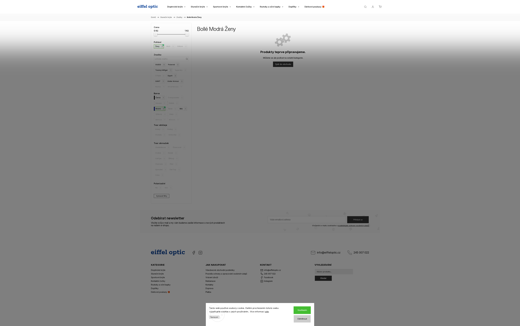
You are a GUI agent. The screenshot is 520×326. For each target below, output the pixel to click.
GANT (159, 81)
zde (267, 311)
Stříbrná (160, 114)
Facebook (194, 253)
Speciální (160, 170)
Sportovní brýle (158, 277)
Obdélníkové (162, 147)
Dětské (181, 46)
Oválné (159, 153)
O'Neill (159, 76)
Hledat (323, 278)
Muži (170, 46)
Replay (159, 87)
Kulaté (172, 153)
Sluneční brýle (157, 274)
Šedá (172, 109)
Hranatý (160, 135)
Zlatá (173, 114)
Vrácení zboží (212, 277)
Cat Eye (160, 158)
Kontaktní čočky (158, 281)
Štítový (172, 158)
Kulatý (159, 129)
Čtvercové (179, 147)
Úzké (159, 175)
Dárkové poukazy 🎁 (160, 292)
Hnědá (173, 103)
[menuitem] (176, 7)
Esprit (172, 76)
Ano (168, 188)
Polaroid (173, 65)
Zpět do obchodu (283, 64)
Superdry (180, 70)
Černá (160, 98)
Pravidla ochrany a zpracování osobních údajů (226, 274)
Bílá (183, 109)
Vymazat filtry (161, 196)
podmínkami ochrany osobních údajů (353, 226)
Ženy (159, 46)
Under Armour (174, 81)
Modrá (160, 109)
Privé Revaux (175, 87)
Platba (208, 292)
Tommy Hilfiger (163, 70)
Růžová (173, 120)
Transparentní (175, 98)
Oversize (160, 164)
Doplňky (154, 288)
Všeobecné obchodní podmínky (220, 270)
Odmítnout (302, 318)
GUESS (159, 65)
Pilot (173, 164)
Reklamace (210, 281)
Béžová (160, 120)
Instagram (200, 253)
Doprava (209, 288)
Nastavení (214, 317)
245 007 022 (361, 252)
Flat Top (175, 170)
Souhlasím (302, 310)
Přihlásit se (358, 220)
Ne (158, 188)
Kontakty (209, 285)
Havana (160, 103)
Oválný (171, 129)
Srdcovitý (174, 135)
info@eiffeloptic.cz (328, 252)
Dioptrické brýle (158, 270)
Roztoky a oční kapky (160, 285)
